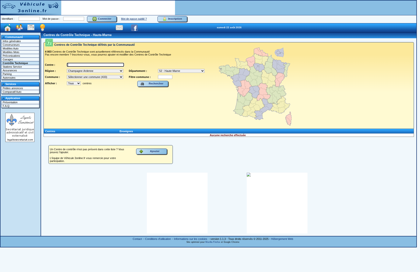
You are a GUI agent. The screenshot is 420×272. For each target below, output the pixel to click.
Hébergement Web (282, 238)
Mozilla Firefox (212, 242)
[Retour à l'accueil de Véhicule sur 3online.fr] (30, 7)
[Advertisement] (118, 7)
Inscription (174, 18)
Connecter (103, 18)
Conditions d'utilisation (158, 238)
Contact (137, 238)
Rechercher (155, 83)
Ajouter (154, 151)
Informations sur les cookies (190, 238)
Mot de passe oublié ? (134, 18)
